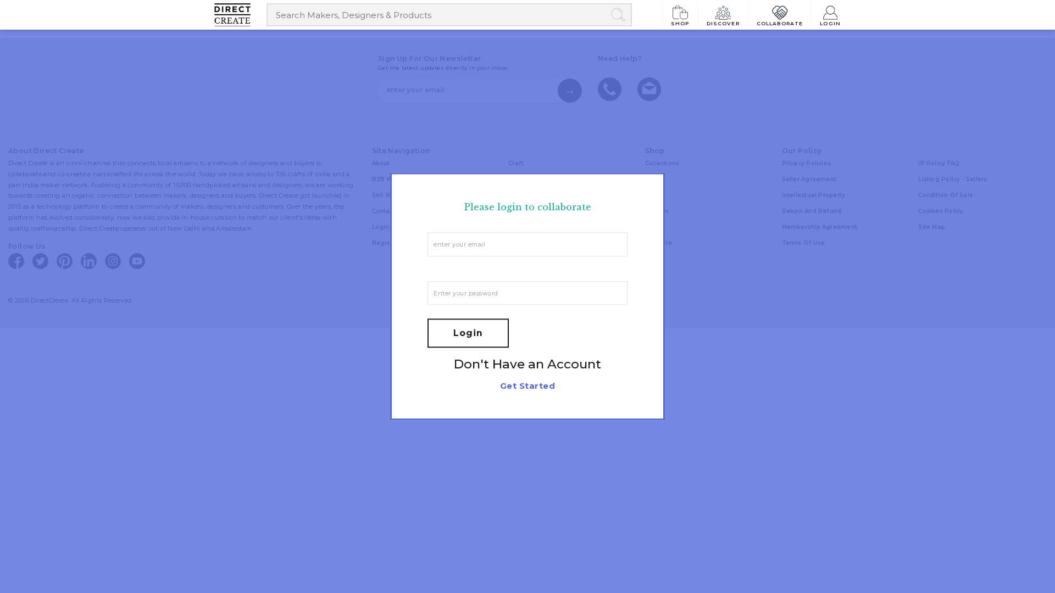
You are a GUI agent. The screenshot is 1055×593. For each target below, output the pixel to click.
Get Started (527, 386)
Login (830, 23)
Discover (723, 23)
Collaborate (780, 23)
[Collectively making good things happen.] (240, 14)
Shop (680, 23)
